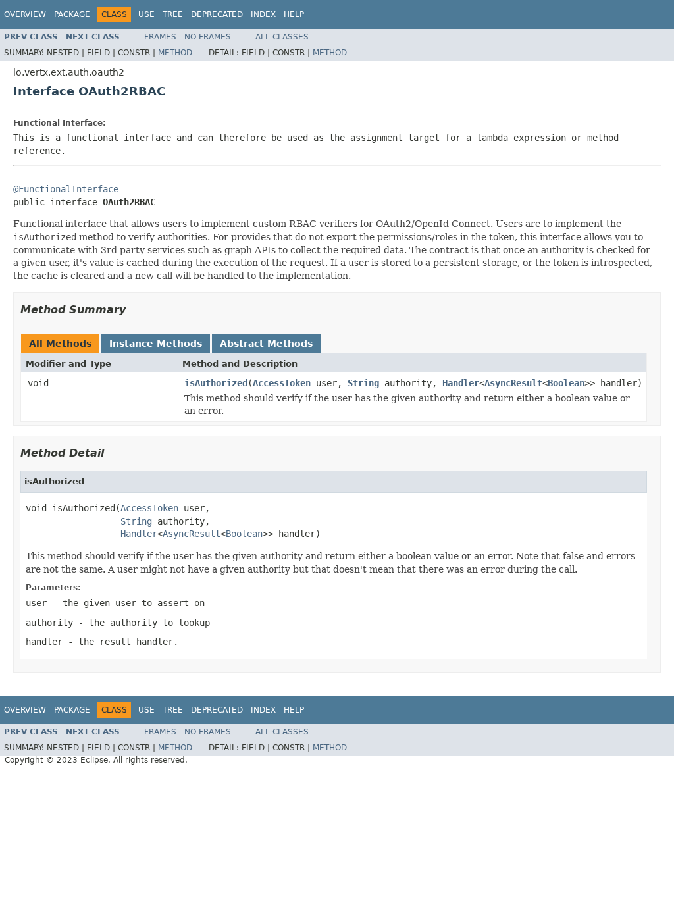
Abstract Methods (266, 343)
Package (72, 14)
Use (146, 14)
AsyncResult (513, 383)
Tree (173, 14)
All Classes (282, 36)
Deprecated (217, 14)
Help (294, 14)
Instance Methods (155, 343)
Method (175, 52)
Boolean (566, 383)
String (363, 383)
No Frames (207, 36)
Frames (160, 36)
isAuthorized (215, 383)
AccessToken (282, 383)
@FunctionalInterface (65, 189)
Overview (25, 14)
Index (263, 14)
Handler (460, 383)
